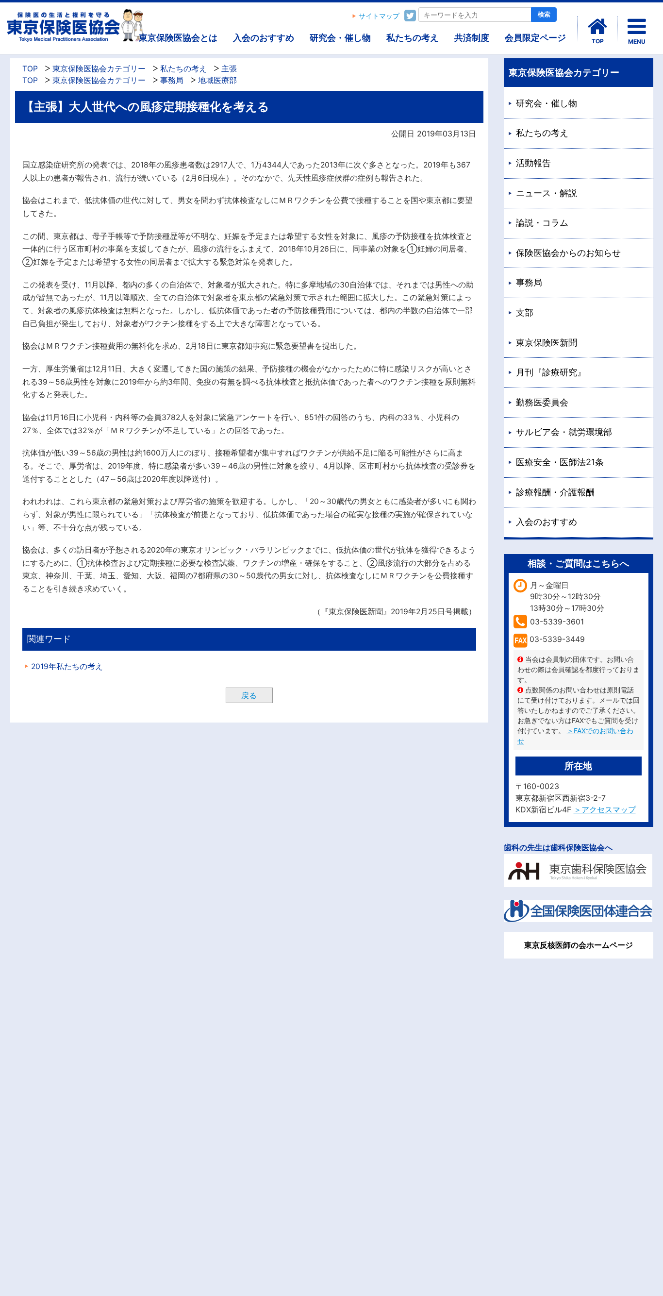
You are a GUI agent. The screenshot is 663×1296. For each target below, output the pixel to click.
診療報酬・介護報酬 (555, 492)
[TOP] (597, 26)
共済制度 (471, 38)
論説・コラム (542, 223)
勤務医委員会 (542, 402)
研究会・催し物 (340, 38)
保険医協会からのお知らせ (568, 253)
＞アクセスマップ (605, 809)
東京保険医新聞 (546, 342)
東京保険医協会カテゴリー (99, 68)
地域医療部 (217, 80)
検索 (544, 14)
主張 (229, 68)
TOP (30, 68)
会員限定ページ (535, 38)
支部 (524, 312)
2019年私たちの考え (67, 666)
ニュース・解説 (546, 193)
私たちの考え (412, 38)
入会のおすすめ (263, 38)
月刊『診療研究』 (551, 372)
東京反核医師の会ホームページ (578, 945)
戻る (249, 695)
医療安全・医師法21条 (560, 462)
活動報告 (533, 163)
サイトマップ (379, 16)
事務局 (171, 80)
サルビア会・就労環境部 (564, 432)
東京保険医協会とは (178, 38)
